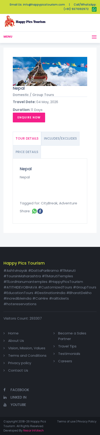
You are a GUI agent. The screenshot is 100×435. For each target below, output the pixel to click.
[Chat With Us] (94, 9)
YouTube (18, 404)
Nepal (19, 88)
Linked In (18, 397)
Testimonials (69, 353)
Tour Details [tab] (27, 138)
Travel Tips (67, 346)
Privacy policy (19, 362)
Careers (65, 361)
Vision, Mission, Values (26, 348)
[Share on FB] (40, 211)
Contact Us (18, 370)
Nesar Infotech (33, 430)
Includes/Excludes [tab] (60, 138)
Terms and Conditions (27, 355)
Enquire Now (28, 117)
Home (13, 333)
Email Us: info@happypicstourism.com (37, 5)
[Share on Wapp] (34, 211)
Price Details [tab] (27, 152)
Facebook (19, 389)
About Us (16, 340)
